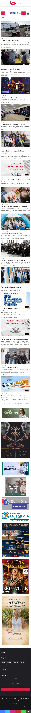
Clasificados (14, 703)
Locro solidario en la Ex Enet (10, 69)
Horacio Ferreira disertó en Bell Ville (13, 260)
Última (28, 403)
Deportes (22, 662)
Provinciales (16, 662)
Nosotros (3, 669)
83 (17, 403)
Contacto (3, 675)
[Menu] (2, 3)
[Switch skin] (29, 3)
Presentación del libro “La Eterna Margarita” (15, 180)
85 (20, 403)
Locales (3, 662)
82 (15, 403)
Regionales (9, 662)
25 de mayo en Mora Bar (9, 312)
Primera (9, 403)
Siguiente (25, 403)
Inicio (10, 703)
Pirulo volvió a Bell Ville (9, 97)
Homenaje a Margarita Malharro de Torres (14, 339)
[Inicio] (15, 3)
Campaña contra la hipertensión (11, 233)
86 (21, 403)
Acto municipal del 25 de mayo (11, 287)
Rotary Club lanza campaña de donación (14, 206)
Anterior (13, 403)
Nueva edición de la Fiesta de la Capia (13, 396)
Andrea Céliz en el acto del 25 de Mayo (13, 124)
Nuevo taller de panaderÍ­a (9, 367)
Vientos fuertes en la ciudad (10, 40)
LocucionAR (16, 700)
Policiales (4, 664)
